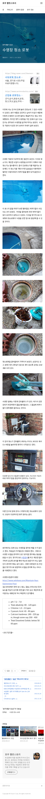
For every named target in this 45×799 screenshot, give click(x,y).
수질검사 (24, 557)
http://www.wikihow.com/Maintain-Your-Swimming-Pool (20, 582)
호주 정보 (30, 9)
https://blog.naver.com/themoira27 (20, 73)
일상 (14, 679)
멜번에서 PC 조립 (9, 683)
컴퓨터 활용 (20, 9)
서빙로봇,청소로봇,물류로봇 (14, 77)
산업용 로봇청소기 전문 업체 (14, 95)
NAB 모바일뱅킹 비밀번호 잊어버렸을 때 (16, 689)
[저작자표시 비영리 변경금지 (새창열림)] (32, 671)
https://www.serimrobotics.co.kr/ (19, 91)
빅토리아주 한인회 (9, 790)
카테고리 (10, 9)
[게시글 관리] (15, 671)
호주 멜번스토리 (9, 3)
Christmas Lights (9, 699)
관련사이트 (6, 785)
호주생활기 (7, 679)
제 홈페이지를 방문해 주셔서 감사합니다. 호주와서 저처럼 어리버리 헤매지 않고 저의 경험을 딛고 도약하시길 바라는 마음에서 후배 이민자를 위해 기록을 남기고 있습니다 (17, 762)
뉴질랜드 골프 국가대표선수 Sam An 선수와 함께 (17, 692)
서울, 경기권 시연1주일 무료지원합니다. (15, 82)
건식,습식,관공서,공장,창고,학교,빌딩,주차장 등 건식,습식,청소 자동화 (14, 100)
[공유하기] (12, 671)
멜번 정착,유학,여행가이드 (12, 794)
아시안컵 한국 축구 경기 (11, 686)
